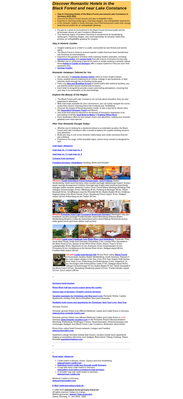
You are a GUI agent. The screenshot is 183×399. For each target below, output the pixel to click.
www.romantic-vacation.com (74, 320)
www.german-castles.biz (68, 374)
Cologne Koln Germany (63, 158)
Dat (79, 394)
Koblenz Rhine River (107, 115)
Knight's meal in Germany (89, 292)
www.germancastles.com (64, 381)
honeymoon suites (66, 59)
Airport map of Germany (63, 292)
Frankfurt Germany (61, 163)
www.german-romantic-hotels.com (68, 313)
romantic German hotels (83, 77)
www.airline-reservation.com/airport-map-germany (80, 370)
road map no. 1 (59, 150)
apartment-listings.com (72, 339)
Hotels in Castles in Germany (76, 63)
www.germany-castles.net (69, 363)
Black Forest (121, 255)
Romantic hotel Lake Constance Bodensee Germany (86, 214)
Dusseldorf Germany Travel (74, 110)
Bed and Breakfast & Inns (79, 84)
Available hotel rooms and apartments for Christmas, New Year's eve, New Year (89, 302)
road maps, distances (62, 146)
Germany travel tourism (63, 283)
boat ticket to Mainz (86, 115)
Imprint (73, 394)
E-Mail (55, 386)
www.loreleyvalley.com (63, 331)
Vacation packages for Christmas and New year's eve (77, 296)
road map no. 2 (75, 150)
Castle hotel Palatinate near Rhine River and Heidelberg (87, 239)
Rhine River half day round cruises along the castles (77, 287)
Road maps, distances (62, 356)
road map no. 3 (59, 154)
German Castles (64, 68)
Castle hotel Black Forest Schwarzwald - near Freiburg (86, 181)
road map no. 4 (75, 154)
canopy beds (85, 59)
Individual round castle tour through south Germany (81, 365)
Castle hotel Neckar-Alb (85, 255)
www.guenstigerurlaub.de (72, 386)
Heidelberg (77, 163)
